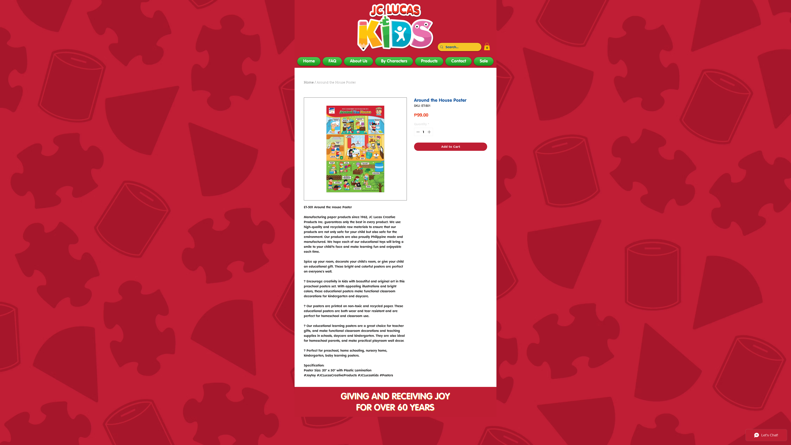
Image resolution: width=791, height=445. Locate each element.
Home (309, 82)
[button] (487, 46)
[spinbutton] (423, 132)
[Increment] (429, 132)
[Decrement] (417, 132)
